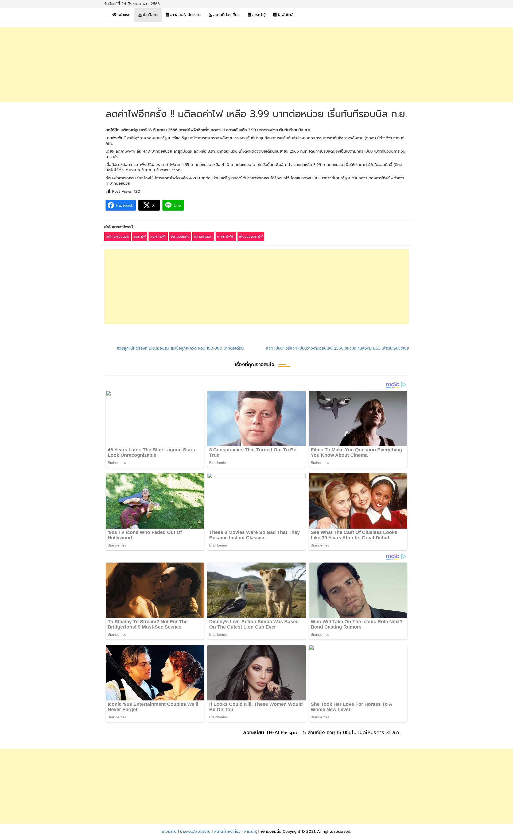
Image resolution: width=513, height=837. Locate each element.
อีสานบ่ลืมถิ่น (180, 236)
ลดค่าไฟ (140, 236)
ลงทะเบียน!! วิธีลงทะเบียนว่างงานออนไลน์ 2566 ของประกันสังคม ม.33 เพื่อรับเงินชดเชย (337, 348)
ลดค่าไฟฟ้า (158, 236)
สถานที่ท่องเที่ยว (226, 15)
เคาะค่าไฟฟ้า (226, 236)
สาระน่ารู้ (258, 15)
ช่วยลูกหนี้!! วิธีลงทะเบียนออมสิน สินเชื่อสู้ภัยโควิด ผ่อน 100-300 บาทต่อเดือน (180, 348)
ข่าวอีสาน (150, 15)
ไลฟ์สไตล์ (285, 15)
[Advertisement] (256, 64)
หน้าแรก (123, 15)
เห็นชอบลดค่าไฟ (251, 236)
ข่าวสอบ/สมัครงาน (185, 15)
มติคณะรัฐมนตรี (117, 236)
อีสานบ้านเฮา (203, 236)
